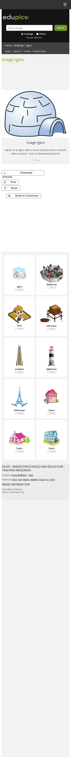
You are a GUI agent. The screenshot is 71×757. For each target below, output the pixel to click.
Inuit (20, 479)
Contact (27, 51)
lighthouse (52, 369)
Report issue (40, 51)
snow (52, 479)
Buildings (19, 45)
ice (47, 479)
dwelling (34, 479)
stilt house (51, 325)
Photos (42, 33)
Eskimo (26, 479)
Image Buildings (19, 475)
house (51, 410)
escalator (19, 369)
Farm (19, 325)
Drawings (28, 33)
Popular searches (34, 37)
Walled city (52, 284)
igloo (29, 45)
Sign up (16, 51)
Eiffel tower (19, 410)
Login (7, 51)
